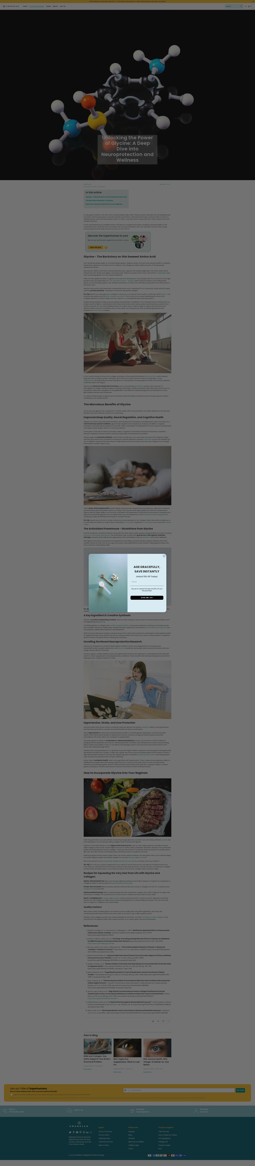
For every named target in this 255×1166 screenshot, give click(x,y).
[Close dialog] (164, 556)
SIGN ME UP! (147, 598)
